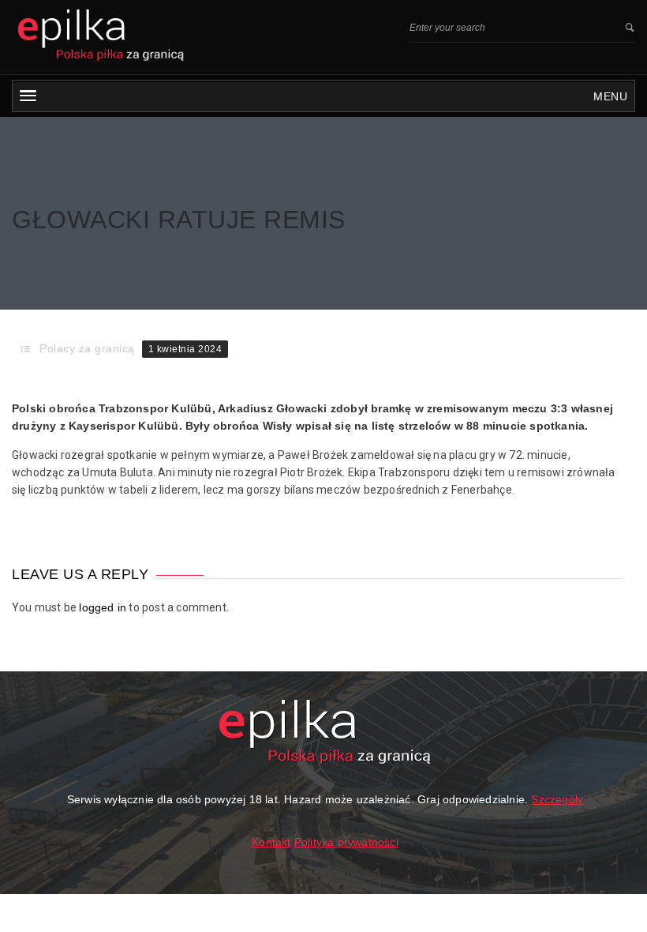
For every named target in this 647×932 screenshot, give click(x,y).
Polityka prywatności (346, 842)
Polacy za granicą (87, 348)
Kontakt (271, 842)
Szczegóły (557, 799)
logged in (102, 607)
